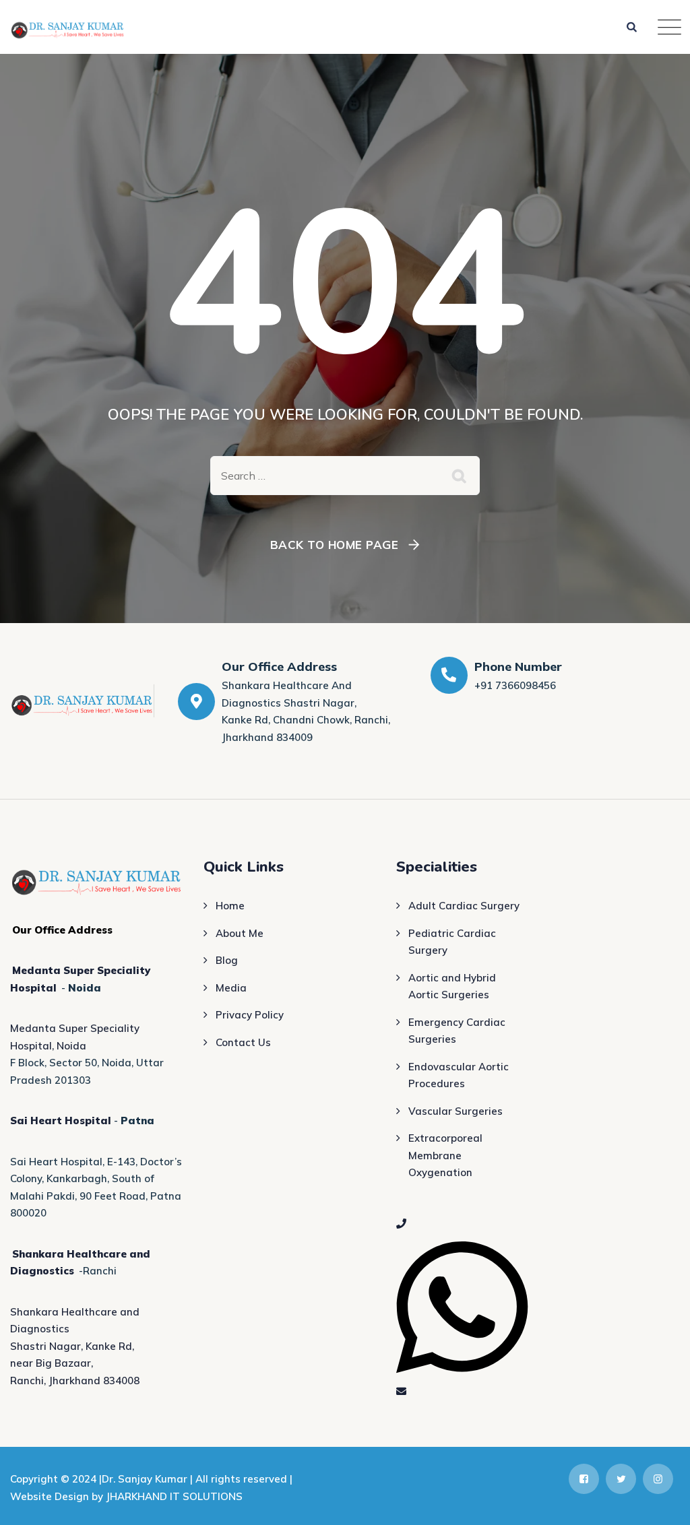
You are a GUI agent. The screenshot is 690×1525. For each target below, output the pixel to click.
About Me (239, 933)
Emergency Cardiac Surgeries (456, 1031)
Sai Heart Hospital (60, 1120)
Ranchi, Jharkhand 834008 (74, 1380)
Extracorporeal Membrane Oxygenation (445, 1155)
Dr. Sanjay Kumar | (148, 1478)
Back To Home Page (334, 545)
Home (230, 905)
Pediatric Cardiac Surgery (452, 942)
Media (231, 987)
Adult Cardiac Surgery (464, 905)
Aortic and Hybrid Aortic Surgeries (452, 986)
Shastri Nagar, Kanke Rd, (72, 1346)
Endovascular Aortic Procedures (458, 1075)
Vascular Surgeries (455, 1111)
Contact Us (243, 1042)
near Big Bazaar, (51, 1363)
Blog (227, 960)
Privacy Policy (250, 1014)
